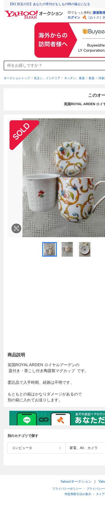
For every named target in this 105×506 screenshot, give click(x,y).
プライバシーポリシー (67, 488)
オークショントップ (17, 78)
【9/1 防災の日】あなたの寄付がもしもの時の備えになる (49, 4)
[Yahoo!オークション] (34, 12)
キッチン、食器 (74, 78)
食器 (91, 78)
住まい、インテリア (47, 78)
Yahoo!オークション (76, 481)
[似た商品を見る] (16, 228)
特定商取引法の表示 (78, 494)
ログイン (74, 17)
